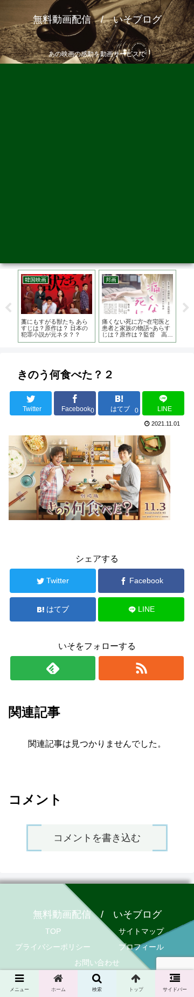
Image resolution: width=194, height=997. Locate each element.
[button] (173, 911)
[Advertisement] (97, 166)
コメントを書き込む (97, 837)
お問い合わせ (97, 962)
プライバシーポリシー (53, 947)
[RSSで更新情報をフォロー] (141, 668)
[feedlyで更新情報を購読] (52, 668)
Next (186, 308)
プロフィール (141, 947)
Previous (8, 308)
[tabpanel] (56, 306)
